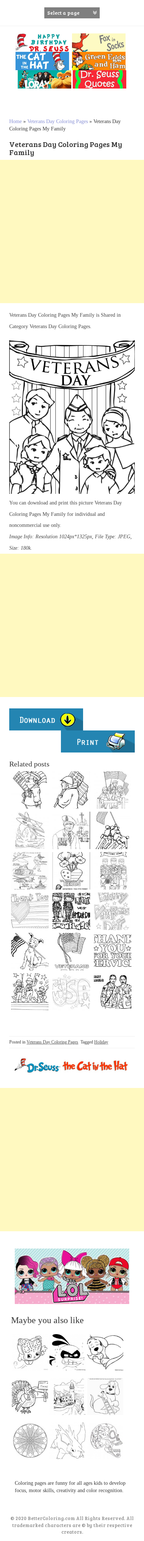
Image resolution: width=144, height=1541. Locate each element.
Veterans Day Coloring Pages (57, 121)
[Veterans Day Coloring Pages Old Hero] (71, 830)
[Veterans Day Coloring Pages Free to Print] (71, 951)
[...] (32, 1354)
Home (15, 121)
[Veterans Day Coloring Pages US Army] (71, 790)
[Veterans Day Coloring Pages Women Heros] (112, 992)
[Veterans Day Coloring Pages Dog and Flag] (30, 951)
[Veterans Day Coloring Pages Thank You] (112, 871)
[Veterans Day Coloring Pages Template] (30, 911)
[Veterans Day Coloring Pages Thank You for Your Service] (112, 951)
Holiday (101, 1042)
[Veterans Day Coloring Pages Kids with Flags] (112, 790)
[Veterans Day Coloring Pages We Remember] (71, 871)
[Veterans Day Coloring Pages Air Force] (30, 830)
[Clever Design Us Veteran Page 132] (30, 790)
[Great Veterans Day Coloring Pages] (112, 830)
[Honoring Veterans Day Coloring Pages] (30, 871)
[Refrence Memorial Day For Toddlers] (71, 911)
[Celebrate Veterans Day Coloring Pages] (30, 992)
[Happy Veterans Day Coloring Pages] (112, 911)
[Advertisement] (72, 231)
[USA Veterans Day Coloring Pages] (71, 992)
